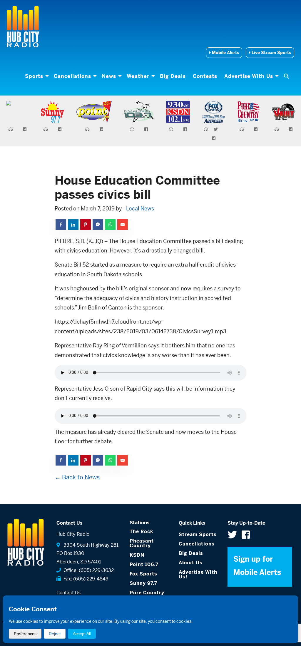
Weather (138, 76)
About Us (191, 563)
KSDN (137, 555)
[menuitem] (35, 76)
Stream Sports (198, 534)
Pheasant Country (142, 543)
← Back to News (77, 477)
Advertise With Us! (198, 574)
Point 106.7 (144, 564)
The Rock (141, 531)
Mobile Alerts (225, 52)
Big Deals (173, 76)
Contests (205, 76)
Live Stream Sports (270, 52)
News (109, 76)
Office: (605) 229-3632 (87, 570)
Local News (140, 208)
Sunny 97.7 (143, 583)
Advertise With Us (248, 76)
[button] (287, 76)
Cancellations (72, 76)
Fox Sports (143, 574)
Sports (34, 76)
